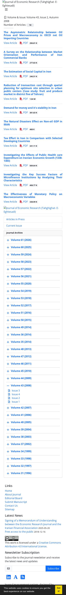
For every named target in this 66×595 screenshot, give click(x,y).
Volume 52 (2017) (21, 305)
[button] (35, 591)
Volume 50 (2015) (21, 320)
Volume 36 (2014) (21, 334)
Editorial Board (13, 498)
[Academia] (15, 578)
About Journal (13, 494)
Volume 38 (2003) (21, 437)
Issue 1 (15, 401)
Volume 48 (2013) (21, 349)
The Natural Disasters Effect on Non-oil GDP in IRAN (33, 123)
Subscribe (53, 568)
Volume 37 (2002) (21, 444)
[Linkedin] (8, 578)
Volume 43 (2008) (21, 385)
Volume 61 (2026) (21, 240)
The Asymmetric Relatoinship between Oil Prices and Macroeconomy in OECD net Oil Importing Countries (33, 35)
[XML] (12, 21)
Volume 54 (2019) (21, 291)
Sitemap (9, 509)
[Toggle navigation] (32, 9)
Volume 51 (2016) (21, 313)
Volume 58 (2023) (21, 262)
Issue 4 (15, 394)
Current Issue (14, 225)
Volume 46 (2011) (21, 363)
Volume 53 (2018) (21, 298)
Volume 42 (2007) (21, 407)
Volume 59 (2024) (21, 254)
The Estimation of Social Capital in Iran (27, 71)
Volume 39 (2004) (21, 429)
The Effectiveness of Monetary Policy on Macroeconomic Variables (33, 195)
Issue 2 (15, 398)
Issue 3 (15, 390)
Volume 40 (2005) (21, 422)
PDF (30, 43)
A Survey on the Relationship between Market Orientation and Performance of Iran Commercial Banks (33, 54)
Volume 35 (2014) (21, 342)
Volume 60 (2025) (21, 247)
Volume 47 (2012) (21, 356)
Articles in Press (15, 219)
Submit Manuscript (16, 502)
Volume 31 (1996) (21, 473)
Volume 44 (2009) (21, 378)
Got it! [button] (58, 589)
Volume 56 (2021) (21, 276)
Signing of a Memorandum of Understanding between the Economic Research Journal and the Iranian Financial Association (33, 524)
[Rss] (22, 578)
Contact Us (11, 505)
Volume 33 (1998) (21, 458)
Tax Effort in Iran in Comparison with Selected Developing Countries (33, 139)
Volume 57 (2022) (21, 269)
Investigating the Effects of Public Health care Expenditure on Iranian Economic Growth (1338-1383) (33, 157)
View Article (10, 43)
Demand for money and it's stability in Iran (30, 107)
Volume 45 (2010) (21, 371)
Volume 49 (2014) (21, 327)
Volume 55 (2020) (21, 283)
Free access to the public (19, 531)
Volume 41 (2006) (21, 415)
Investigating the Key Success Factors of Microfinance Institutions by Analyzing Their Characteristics (33, 177)
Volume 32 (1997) (21, 466)
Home (8, 490)
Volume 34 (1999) (21, 451)
